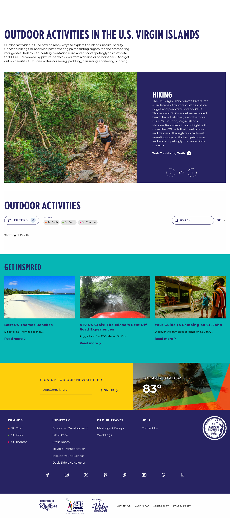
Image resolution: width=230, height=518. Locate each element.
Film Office (60, 435)
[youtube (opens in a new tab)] (144, 475)
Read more (13, 339)
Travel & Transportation (68, 448)
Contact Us (150, 428)
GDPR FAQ (142, 505)
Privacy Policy (182, 505)
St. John (70, 222)
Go (219, 220)
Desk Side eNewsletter (68, 462)
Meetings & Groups (111, 428)
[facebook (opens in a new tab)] (47, 475)
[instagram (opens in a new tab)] (67, 475)
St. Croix (53, 222)
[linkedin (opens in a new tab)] (183, 475)
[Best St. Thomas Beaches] (39, 297)
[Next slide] (192, 172)
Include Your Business (68, 455)
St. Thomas (89, 222)
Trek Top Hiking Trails (168, 153)
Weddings (104, 435)
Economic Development (70, 428)
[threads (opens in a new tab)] (163, 475)
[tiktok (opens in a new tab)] (125, 475)
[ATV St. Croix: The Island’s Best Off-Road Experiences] (115, 297)
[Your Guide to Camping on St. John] (190, 297)
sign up (108, 390)
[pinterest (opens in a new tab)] (105, 475)
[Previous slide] (170, 172)
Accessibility (161, 505)
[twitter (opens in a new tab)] (86, 475)
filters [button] (24, 220)
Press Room (61, 442)
